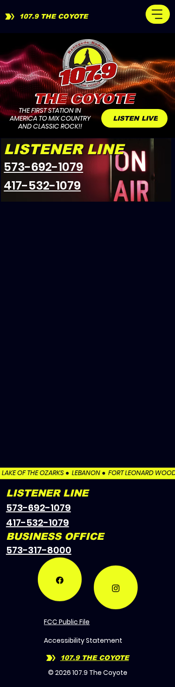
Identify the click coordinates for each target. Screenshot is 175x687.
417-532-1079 (42, 185)
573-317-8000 (38, 550)
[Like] (59, 586)
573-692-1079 (43, 167)
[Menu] (158, 14)
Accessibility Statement (83, 640)
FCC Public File (67, 621)
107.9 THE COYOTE (53, 16)
